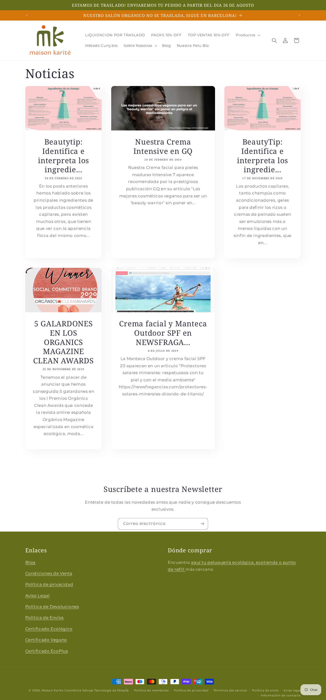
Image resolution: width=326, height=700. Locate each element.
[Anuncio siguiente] (299, 15)
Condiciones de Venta (49, 573)
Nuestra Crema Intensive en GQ (163, 146)
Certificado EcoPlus (46, 650)
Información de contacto (281, 695)
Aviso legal (292, 690)
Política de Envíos (44, 617)
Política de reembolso (151, 690)
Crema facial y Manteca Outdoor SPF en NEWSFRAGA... (163, 333)
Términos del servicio (230, 690)
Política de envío (265, 690)
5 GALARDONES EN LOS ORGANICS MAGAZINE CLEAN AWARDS (63, 342)
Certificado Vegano (46, 639)
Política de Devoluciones (52, 606)
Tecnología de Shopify (111, 690)
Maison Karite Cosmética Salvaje (67, 690)
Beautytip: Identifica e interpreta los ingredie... (63, 155)
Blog (30, 562)
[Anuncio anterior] (26, 15)
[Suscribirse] (202, 524)
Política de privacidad (49, 584)
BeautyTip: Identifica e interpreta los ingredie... (262, 155)
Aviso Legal (37, 595)
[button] (247, 35)
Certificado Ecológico (49, 628)
